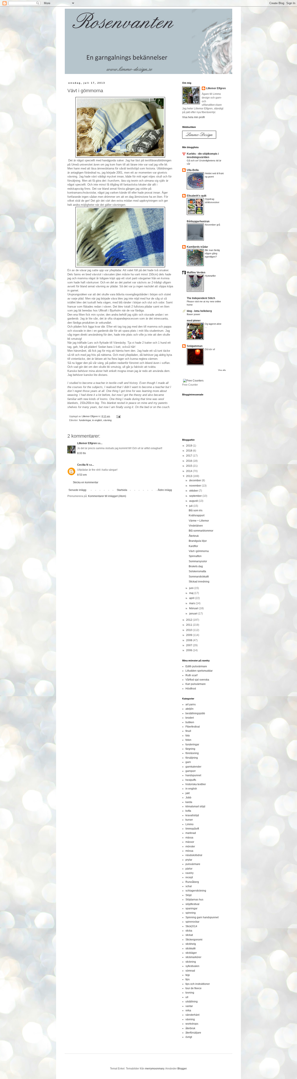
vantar (189, 1006)
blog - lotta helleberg (199, 311)
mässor (189, 841)
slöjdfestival (192, 904)
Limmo (189, 824)
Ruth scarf (191, 675)
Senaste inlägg (77, 490)
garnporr (190, 771)
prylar (188, 859)
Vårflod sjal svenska (197, 679)
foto (187, 735)
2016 (189, 460)
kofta (188, 810)
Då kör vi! (210, 349)
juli (191, 505)
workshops (191, 1023)
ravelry (189, 873)
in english (97, 420)
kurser (189, 819)
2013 (189, 476)
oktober (194, 490)
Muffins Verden (196, 272)
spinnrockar (192, 921)
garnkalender (193, 766)
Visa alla (222, 370)
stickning (190, 961)
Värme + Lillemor (199, 520)
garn (188, 762)
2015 (189, 465)
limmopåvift (192, 828)
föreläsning (192, 753)
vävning (107, 420)
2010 (189, 630)
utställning (191, 1001)
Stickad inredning (199, 581)
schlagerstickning (195, 890)
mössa (189, 850)
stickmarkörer (193, 957)
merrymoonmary (154, 1068)
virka (188, 1010)
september (195, 495)
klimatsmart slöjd (195, 806)
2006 (189, 650)
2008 (189, 640)
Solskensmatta (197, 571)
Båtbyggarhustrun (198, 221)
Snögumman (194, 346)
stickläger (191, 952)
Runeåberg (192, 881)
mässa (189, 837)
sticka (188, 930)
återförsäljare (193, 1032)
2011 (189, 624)
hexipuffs (190, 779)
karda (188, 802)
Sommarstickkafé (199, 576)
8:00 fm (81, 453)
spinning (190, 912)
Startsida (122, 490)
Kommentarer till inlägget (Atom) (107, 496)
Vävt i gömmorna (199, 551)
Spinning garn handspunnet (202, 917)
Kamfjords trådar (197, 246)
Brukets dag (196, 566)
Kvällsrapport (196, 515)
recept (189, 877)
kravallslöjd (192, 815)
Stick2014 (191, 926)
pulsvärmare (192, 864)
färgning (190, 748)
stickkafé (190, 948)
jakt (187, 793)
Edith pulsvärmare (196, 666)
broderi (189, 717)
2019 (189, 445)
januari (193, 613)
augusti (194, 500)
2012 (189, 619)
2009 (189, 635)
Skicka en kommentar (85, 482)
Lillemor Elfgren (87, 443)
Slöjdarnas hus (194, 899)
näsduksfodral (193, 855)
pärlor (188, 868)
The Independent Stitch (201, 298)
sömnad (190, 970)
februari (194, 608)
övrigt (188, 1037)
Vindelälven (196, 525)
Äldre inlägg (165, 490)
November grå (212, 224)
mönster (190, 846)
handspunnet (193, 775)
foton (188, 739)
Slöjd (188, 895)
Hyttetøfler (210, 275)
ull (186, 997)
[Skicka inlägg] (118, 416)
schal (188, 886)
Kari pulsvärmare (195, 684)
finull (188, 731)
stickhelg (190, 943)
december (195, 480)
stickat (189, 935)
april (192, 598)
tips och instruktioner (197, 983)
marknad (190, 833)
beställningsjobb (195, 713)
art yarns (190, 704)
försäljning (191, 757)
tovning (189, 992)
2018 (189, 450)
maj (191, 593)
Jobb (188, 797)
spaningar (191, 908)
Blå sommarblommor (201, 530)
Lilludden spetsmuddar (199, 670)
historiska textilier (195, 784)
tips (187, 979)
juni (191, 588)
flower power (193, 314)
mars (192, 603)
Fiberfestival (192, 726)
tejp (187, 975)
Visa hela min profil (193, 117)
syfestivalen (192, 966)
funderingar (85, 420)
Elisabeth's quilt (196, 195)
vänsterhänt (192, 1014)
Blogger (182, 1068)
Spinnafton (195, 556)
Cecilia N (82, 464)
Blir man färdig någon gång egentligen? (212, 253)
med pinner (194, 320)
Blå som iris (195, 510)
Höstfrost (190, 688)
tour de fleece (193, 988)
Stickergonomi (193, 939)
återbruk (190, 1028)
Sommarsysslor (198, 561)
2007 (189, 645)
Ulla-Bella (193, 170)
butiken (189, 722)
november (195, 485)
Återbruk (194, 535)
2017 (189, 455)
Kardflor (193, 546)
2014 (189, 471)
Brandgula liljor (198, 540)
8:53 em (82, 474)
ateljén (189, 708)
